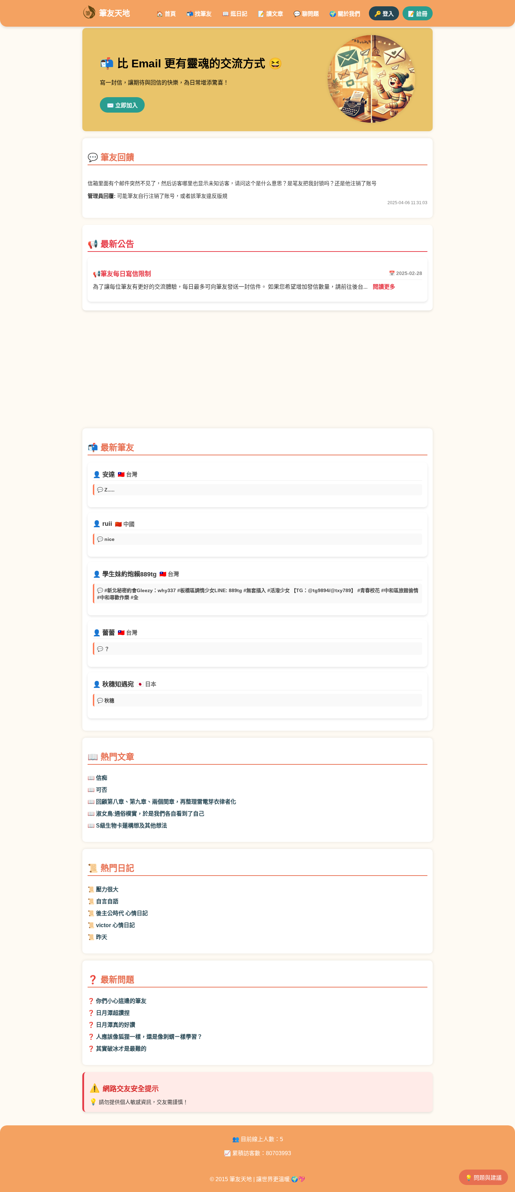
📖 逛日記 (234, 14)
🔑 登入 (384, 14)
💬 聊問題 (306, 14)
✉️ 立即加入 (122, 105)
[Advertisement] (257, 373)
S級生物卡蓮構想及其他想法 (131, 826)
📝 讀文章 (270, 14)
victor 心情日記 (115, 925)
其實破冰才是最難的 (121, 1049)
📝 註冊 (417, 14)
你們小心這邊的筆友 (121, 1001)
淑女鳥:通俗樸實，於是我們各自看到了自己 (150, 814)
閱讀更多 (384, 287)
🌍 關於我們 (344, 14)
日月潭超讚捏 (113, 1013)
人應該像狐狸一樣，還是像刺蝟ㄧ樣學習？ (149, 1037)
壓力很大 (107, 889)
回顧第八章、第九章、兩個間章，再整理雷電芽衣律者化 (166, 802)
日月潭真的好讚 (115, 1025)
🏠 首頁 (166, 14)
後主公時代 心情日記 (122, 913)
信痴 (101, 778)
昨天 (101, 937)
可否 (101, 790)
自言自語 (107, 901)
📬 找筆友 (199, 14)
